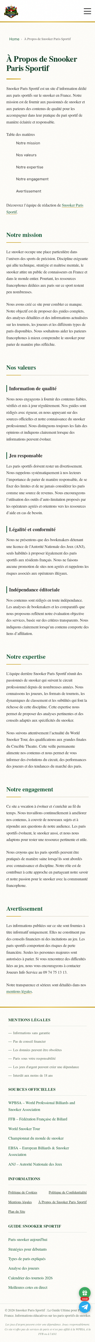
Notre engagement (32, 179)
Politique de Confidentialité (68, 1192)
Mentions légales (20, 1202)
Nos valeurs (26, 155)
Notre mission (28, 143)
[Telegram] (85, 1307)
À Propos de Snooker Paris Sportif (62, 1202)
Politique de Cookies (22, 1192)
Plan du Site (16, 1211)
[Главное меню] (87, 11)
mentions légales (19, 991)
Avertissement (28, 191)
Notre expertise (29, 167)
